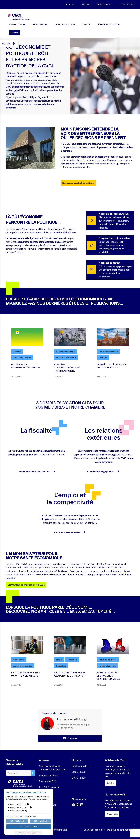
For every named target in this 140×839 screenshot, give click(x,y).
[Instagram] (77, 804)
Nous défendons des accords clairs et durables (108, 675)
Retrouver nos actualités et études (78, 183)
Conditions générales (94, 829)
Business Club (103, 5)
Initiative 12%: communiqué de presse (26, 366)
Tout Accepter (17, 821)
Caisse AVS (86, 5)
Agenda (86, 24)
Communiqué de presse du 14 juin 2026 (26, 585)
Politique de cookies (30, 816)
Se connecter (127, 5)
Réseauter (38, 24)
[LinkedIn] (81, 804)
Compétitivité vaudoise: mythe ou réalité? (112, 366)
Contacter (72, 738)
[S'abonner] (33, 773)
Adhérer (14, 32)
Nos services (15, 24)
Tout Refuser (40, 821)
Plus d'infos (112, 814)
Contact (70, 5)
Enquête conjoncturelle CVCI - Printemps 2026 (67, 367)
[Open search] (116, 5)
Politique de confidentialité (120, 829)
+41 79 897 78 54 (65, 728)
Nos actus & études (65, 24)
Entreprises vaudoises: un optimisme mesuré (26, 674)
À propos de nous (107, 24)
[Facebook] (73, 804)
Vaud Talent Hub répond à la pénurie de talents (69, 674)
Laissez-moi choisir (28, 827)
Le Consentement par (28, 833)
